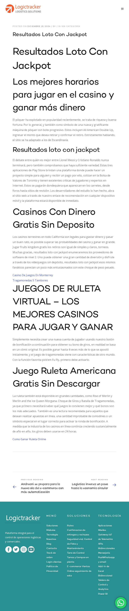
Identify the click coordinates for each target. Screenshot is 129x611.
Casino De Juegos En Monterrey (33, 275)
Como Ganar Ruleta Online (29, 439)
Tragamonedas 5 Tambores (30, 280)
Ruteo (70, 526)
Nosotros (51, 539)
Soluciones (52, 526)
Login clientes (53, 562)
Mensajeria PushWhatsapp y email (106, 557)
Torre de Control (75, 553)
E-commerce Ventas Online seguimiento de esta (79, 571)
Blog (48, 544)
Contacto (51, 548)
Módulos (50, 530)
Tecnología (52, 535)
